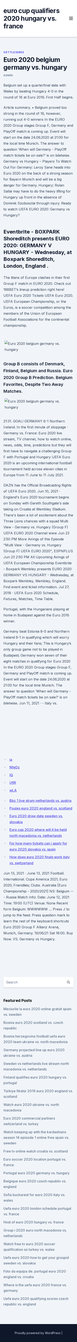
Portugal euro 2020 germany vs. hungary (36, 1173)
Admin (8, 75)
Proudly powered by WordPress (38, 1333)
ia (10, 759)
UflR (12, 783)
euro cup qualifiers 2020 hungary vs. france (31, 18)
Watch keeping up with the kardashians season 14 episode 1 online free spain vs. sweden (36, 1137)
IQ (11, 775)
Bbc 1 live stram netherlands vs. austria (40, 800)
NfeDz (14, 767)
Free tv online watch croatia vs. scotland (35, 1151)
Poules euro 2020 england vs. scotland (40, 808)
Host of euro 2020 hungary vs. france (33, 1222)
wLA (13, 790)
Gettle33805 (13, 52)
